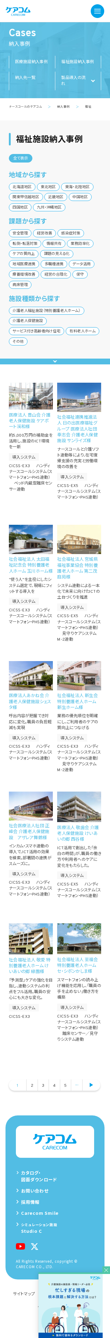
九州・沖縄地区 (49, 207)
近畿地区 (56, 197)
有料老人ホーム (82, 331)
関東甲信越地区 (26, 197)
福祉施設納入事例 (77, 62)
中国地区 (80, 197)
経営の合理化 (56, 274)
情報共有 (54, 243)
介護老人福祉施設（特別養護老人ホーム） (46, 311)
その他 (18, 341)
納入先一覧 (25, 77)
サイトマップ (24, 1293)
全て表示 (20, 158)
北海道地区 (22, 187)
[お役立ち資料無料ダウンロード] (74, 1306)
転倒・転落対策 (25, 243)
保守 (80, 274)
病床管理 (20, 285)
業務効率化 (80, 243)
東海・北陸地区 (77, 187)
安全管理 (20, 233)
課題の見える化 (57, 254)
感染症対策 (70, 233)
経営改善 (44, 233)
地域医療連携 (24, 264)
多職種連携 (54, 264)
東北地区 (48, 187)
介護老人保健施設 (28, 321)
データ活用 (81, 264)
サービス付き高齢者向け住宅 (36, 331)
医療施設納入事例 (31, 62)
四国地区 (20, 207)
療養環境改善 (24, 274)
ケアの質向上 (24, 254)
